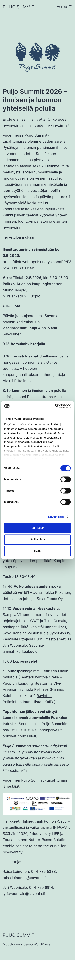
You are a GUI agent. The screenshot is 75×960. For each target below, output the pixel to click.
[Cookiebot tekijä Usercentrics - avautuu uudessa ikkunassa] (55, 406)
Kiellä (37, 551)
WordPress (42, 944)
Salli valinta (37, 539)
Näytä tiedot (56, 516)
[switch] (65, 479)
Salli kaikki (37, 527)
